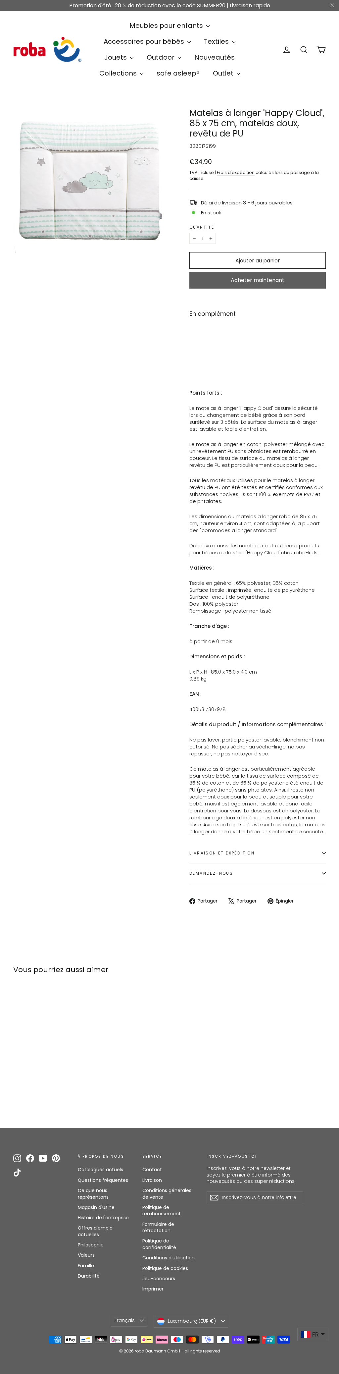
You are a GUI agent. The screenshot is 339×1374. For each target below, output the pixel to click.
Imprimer (153, 1289)
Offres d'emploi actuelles (96, 1231)
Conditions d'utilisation (168, 1257)
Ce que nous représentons (93, 1193)
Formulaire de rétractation (158, 1227)
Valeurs (86, 1255)
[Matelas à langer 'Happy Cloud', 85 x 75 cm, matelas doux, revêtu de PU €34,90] (200, 342)
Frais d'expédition (236, 172)
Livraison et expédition (222, 853)
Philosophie (91, 1244)
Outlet (224, 73)
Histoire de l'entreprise (103, 1217)
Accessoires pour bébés (145, 41)
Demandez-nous (211, 873)
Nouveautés (214, 57)
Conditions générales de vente (166, 1193)
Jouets (116, 57)
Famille (86, 1265)
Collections (118, 73)
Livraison (152, 1180)
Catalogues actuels (100, 1169)
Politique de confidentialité (159, 1244)
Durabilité (89, 1276)
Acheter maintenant (257, 280)
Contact (152, 1169)
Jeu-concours (158, 1278)
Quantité (201, 227)
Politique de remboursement (161, 1210)
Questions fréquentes (103, 1180)
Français (125, 1320)
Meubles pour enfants (167, 25)
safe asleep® (178, 73)
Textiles (217, 41)
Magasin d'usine (96, 1207)
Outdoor (161, 57)
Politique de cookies (165, 1268)
